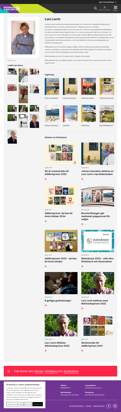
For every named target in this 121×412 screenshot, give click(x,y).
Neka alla (28, 404)
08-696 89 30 (65, 388)
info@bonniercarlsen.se (93, 388)
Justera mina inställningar (14, 404)
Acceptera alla (37, 404)
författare (51, 371)
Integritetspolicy (99, 406)
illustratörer (71, 371)
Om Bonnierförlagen (76, 406)
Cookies (89, 406)
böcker (39, 371)
